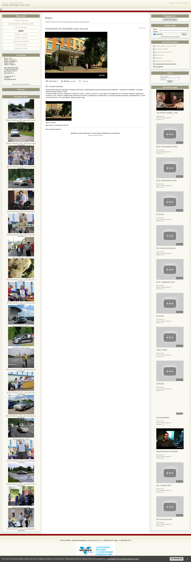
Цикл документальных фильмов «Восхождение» (73, 21)
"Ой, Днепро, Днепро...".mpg (167, 113)
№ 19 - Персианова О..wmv (166, 180)
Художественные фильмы (163, 61)
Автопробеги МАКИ (161, 49)
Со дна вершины (162, 417)
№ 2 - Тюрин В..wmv (163, 485)
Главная (5, 5)
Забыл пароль (165, 36)
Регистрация (14, 5)
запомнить (159, 34)
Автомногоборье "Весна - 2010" (165, 46)
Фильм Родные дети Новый (167, 451)
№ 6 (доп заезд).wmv (164, 519)
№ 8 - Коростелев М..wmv (166, 248)
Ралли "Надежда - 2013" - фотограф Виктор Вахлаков (21, 370)
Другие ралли (159, 55)
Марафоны (158, 58)
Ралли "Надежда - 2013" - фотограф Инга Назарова (21, 167)
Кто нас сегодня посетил (21, 84)
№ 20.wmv (160, 383)
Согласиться (176, 558)
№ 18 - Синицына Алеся (165, 282)
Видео (54, 21)
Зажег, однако (161, 350)
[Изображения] (59, 111)
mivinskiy (73, 81)
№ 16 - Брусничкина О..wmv (166, 146)
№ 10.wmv (160, 214)
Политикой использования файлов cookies (123, 559)
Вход (23, 5)
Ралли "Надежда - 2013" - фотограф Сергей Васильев (21, 120)
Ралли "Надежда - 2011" (21, 189)
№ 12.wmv (160, 316)
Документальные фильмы (163, 52)
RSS (28, 5)
